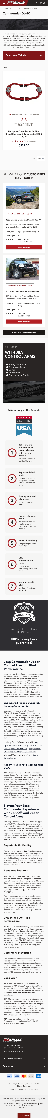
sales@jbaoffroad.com (14, 1051)
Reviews (24, 1115)
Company (8, 1066)
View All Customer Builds (24, 333)
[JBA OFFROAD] (24, 1040)
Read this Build (24, 248)
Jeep (17, 8)
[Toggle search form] (37, 2)
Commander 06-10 (29, 8)
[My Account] (40, 2)
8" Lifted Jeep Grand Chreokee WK (22, 292)
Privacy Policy (32, 1089)
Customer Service (12, 1059)
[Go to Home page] (16, 3)
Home (5, 8)
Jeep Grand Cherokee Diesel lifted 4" (23, 220)
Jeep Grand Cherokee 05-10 (20, 214)
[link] (24, 141)
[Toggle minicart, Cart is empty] (43, 2)
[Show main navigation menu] (4, 2)
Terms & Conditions (18, 1089)
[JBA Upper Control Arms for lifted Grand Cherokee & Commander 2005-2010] (24, 92)
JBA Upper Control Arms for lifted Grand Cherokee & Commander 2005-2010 (24, 134)
